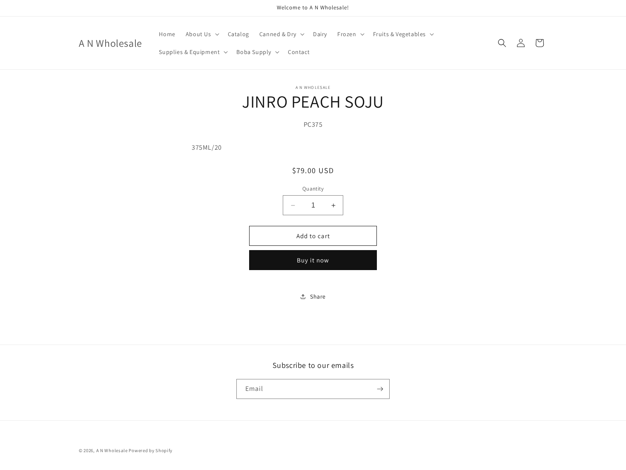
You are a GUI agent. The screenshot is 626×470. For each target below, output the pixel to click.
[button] (202, 34)
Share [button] (318, 296)
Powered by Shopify (150, 450)
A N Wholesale (112, 450)
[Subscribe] (379, 389)
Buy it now (313, 260)
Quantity (313, 188)
